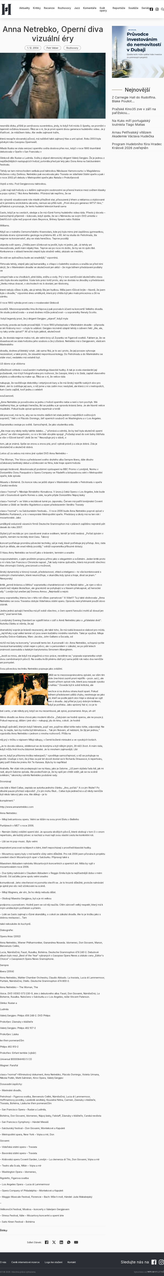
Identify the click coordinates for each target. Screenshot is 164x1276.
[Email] (76, 1242)
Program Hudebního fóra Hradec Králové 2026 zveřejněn (137, 146)
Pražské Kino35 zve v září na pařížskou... (134, 111)
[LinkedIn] (61, 1242)
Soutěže (133, 8)
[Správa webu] (155, 1272)
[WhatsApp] (68, 1242)
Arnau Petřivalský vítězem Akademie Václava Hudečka (133, 134)
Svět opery (103, 9)
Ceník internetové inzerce (25, 1262)
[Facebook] (46, 1242)
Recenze (49, 8)
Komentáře (89, 8)
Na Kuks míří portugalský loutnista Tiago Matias (131, 122)
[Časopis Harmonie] (6, 9)
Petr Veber (52, 47)
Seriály (146, 8)
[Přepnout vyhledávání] (162, 9)
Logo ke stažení (53, 1262)
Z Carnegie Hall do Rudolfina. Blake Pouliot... (134, 99)
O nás (3, 1262)
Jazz (77, 8)
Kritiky (37, 8)
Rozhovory (64, 8)
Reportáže (119, 8)
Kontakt (71, 1262)
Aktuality (24, 8)
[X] (54, 1242)
